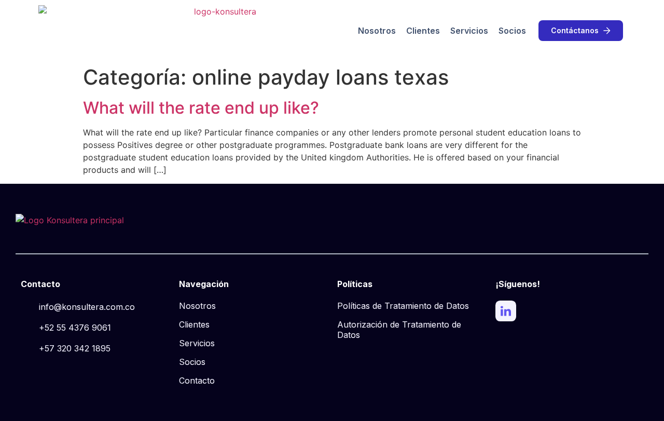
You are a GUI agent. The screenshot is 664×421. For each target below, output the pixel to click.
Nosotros (377, 30)
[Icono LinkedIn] (505, 311)
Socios (512, 30)
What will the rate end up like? (201, 108)
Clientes (423, 30)
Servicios (469, 30)
